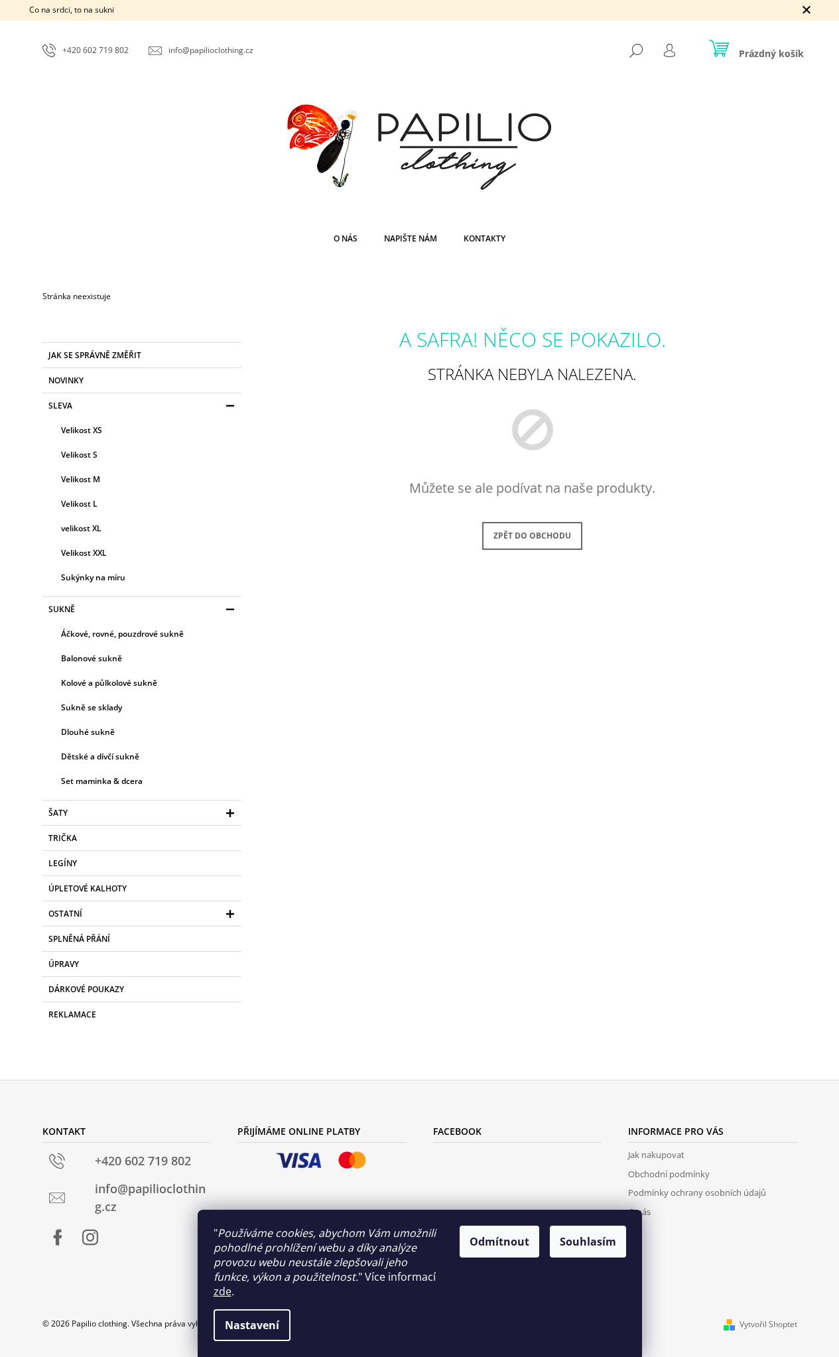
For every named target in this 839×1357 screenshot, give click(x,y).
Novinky (66, 380)
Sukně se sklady (91, 707)
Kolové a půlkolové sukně (109, 682)
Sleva (60, 405)
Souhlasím (588, 1241)
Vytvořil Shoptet (768, 1324)
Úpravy (63, 964)
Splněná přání (79, 938)
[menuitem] (345, 239)
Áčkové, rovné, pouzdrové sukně (122, 633)
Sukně (61, 609)
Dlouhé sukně (88, 732)
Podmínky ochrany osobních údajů (697, 1192)
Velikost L (79, 503)
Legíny (62, 863)
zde (222, 1291)
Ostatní (65, 913)
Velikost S (79, 454)
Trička (62, 838)
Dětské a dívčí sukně (100, 756)
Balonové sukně (91, 658)
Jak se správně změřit (94, 355)
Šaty (58, 812)
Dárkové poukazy (86, 989)
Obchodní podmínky (669, 1174)
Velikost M (80, 479)
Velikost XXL (84, 552)
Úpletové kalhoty (87, 888)
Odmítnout (499, 1241)
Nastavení (252, 1325)
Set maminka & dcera (102, 781)
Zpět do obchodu (532, 535)
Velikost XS (81, 430)
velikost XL (81, 528)
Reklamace (72, 1014)
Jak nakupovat (656, 1155)
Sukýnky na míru (93, 577)
